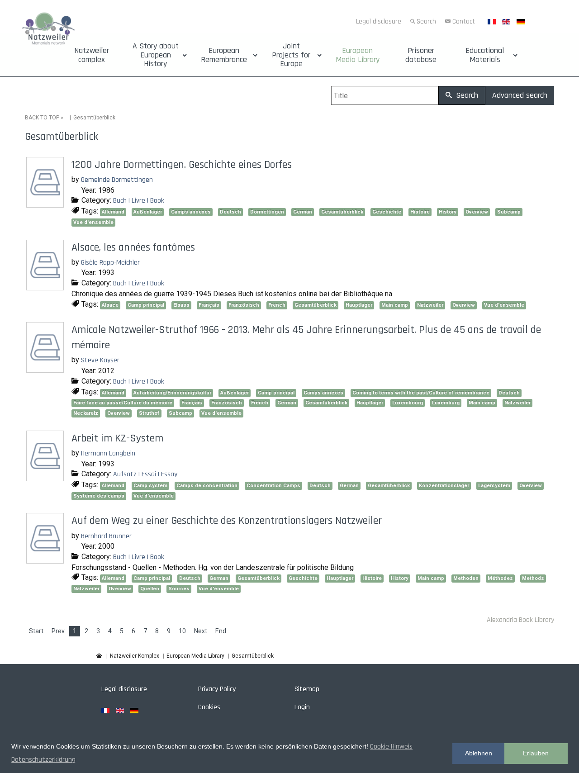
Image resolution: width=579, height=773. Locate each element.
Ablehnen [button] (478, 753)
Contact (463, 21)
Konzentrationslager (444, 485)
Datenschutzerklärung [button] (43, 759)
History (447, 212)
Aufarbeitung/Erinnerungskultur (172, 393)
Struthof (149, 413)
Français (209, 305)
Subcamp (509, 212)
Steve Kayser (100, 360)
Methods (533, 578)
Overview (476, 212)
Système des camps (98, 496)
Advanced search (519, 95)
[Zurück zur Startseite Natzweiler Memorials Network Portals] (48, 29)
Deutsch (230, 212)
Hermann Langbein (108, 453)
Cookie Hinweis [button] (391, 746)
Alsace (110, 305)
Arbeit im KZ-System (117, 438)
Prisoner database (421, 55)
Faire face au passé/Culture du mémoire (122, 403)
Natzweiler (430, 305)
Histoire (420, 212)
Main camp (394, 305)
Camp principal (146, 305)
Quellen (149, 589)
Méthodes (500, 578)
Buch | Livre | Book (138, 200)
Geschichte (386, 212)
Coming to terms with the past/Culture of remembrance (420, 393)
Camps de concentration (206, 485)
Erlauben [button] (536, 753)
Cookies (209, 707)
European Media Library (358, 55)
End (220, 631)
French (276, 305)
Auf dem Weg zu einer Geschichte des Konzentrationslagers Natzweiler (226, 520)
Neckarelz (85, 413)
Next (200, 631)
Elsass (181, 305)
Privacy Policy (217, 689)
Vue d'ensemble (93, 222)
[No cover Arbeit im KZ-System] (46, 478)
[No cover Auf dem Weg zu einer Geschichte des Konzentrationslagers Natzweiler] (46, 560)
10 (182, 631)
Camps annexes (191, 212)
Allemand (113, 212)
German (302, 212)
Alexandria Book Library (520, 620)
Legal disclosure (378, 21)
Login (302, 707)
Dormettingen (267, 212)
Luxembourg (407, 403)
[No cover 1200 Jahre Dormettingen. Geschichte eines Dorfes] (46, 204)
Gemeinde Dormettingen (117, 180)
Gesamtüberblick (342, 212)
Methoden (466, 578)
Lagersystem (494, 485)
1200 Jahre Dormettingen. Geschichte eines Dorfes (181, 164)
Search (426, 21)
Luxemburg (446, 403)
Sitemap (306, 689)
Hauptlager (359, 305)
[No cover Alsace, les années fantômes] (46, 287)
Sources (179, 589)
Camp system (150, 485)
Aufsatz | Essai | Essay (145, 474)
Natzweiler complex (91, 55)
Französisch (243, 305)
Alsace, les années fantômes (133, 247)
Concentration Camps (273, 485)
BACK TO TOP (42, 117)
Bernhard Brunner (106, 536)
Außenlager (147, 212)
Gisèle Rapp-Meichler (110, 262)
